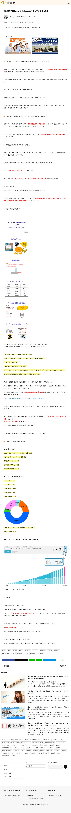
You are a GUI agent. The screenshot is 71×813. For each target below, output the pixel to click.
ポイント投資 (21, 745)
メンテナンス (36, 745)
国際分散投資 (50, 747)
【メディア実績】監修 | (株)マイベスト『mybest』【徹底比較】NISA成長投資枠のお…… (48, 708)
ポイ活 (28, 745)
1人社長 (11, 739)
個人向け (43, 650)
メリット (36, 650)
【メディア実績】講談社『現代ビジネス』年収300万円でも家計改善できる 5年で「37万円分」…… (47, 724)
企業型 (51, 745)
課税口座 (40, 753)
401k (4, 650)
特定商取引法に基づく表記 (12, 795)
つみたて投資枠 (15, 742)
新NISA (42, 750)
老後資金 (20, 653)
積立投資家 (25, 753)
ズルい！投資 (6, 745)
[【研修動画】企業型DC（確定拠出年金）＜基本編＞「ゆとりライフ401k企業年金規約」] (13, 681)
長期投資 (40, 653)
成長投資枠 (17, 750)
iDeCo (15, 650)
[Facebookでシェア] (8, 660)
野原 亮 (11, 3)
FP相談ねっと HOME (55, 795)
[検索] (65, 767)
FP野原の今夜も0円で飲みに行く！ (33, 739)
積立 (14, 653)
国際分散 (43, 747)
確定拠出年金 (6, 653)
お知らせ (6, 766)
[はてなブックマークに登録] (49, 660)
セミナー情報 (7, 773)
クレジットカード (61, 742)
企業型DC (58, 745)
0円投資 (4, 739)
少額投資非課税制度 (7, 750)
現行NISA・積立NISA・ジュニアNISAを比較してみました (27, 398)
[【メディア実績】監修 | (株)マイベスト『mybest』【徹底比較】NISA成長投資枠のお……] (13, 713)
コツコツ (28, 650)
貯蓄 (27, 653)
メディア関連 (7, 776)
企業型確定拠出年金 (7, 747)
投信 (23, 750)
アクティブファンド (26, 742)
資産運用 (33, 653)
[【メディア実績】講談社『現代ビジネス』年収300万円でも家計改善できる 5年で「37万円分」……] (13, 729)
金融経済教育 (6, 755)
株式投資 (57, 750)
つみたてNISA (6, 742)
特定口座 (64, 750)
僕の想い (29, 747)
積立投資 (18, 753)
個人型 (50, 650)
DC (9, 650)
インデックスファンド (38, 742)
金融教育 (59, 753)
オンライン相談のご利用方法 (35, 798)
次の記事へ (63, 666)
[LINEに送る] (35, 660)
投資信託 (57, 650)
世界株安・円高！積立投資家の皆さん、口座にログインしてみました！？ (48, 692)
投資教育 (36, 750)
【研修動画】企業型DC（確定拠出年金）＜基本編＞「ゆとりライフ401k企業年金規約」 (48, 677)
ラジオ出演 (44, 745)
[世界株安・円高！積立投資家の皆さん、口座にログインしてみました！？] (13, 697)
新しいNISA (49, 750)
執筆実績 (58, 747)
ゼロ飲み (13, 745)
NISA (21, 650)
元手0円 (36, 747)
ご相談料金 (30, 795)
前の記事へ (7, 666)
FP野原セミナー (47, 739)
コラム (11, 16)
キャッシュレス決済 (50, 742)
